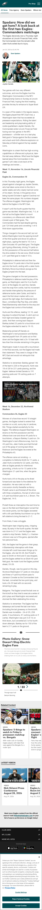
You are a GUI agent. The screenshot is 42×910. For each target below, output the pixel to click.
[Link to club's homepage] (4, 3)
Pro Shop (32, 4)
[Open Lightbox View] (21, 679)
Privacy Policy (10, 888)
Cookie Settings (21, 892)
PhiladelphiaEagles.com (23, 816)
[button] (21, 391)
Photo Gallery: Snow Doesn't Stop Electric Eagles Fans (16, 642)
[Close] (39, 857)
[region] (21, 882)
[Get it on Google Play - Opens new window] (28, 849)
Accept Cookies (21, 906)
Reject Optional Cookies (21, 899)
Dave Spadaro (15, 53)
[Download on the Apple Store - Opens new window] (12, 848)
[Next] (27, 686)
